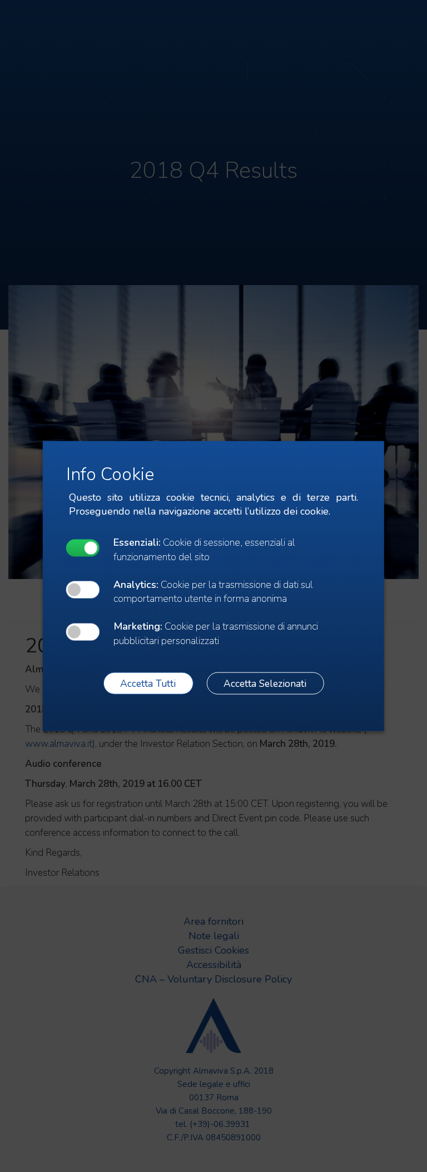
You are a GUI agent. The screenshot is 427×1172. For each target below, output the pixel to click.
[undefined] (83, 547)
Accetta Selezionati (265, 683)
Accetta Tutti (148, 683)
